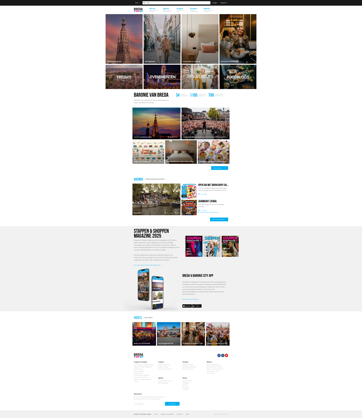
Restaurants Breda (163, 365)
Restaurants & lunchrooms (230, 61)
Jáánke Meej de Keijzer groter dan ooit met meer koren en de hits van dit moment (205, 137)
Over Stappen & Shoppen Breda (143, 365)
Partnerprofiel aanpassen (141, 375)
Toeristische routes (213, 371)
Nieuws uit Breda (187, 381)
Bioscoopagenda (163, 383)
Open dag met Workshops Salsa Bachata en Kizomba (224, 184)
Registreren (224, 3)
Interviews (185, 387)
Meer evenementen (218, 219)
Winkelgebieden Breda (189, 367)
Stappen (161, 362)
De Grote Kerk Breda (174, 137)
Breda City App (138, 369)
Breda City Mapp (139, 371)
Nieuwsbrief (138, 394)
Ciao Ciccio (159, 161)
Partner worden (138, 373)
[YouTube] (226, 355)
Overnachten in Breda (164, 369)
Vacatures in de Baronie (219, 94)
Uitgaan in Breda (163, 367)
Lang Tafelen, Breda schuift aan (143, 161)
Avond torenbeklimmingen (143, 137)
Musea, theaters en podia (214, 367)
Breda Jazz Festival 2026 (142, 343)
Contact (136, 381)
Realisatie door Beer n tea (221, 414)
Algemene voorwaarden (167, 414)
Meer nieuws (217, 168)
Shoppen (185, 362)
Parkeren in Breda (187, 369)
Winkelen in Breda (187, 365)
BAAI (177, 213)
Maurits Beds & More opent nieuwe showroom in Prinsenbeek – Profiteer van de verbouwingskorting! (181, 161)
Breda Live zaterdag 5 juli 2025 (217, 343)
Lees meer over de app (190, 299)
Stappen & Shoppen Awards (142, 379)
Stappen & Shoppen (140, 362)
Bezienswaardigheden (114, 61)
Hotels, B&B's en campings (191, 61)
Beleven (209, 362)
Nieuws (184, 378)
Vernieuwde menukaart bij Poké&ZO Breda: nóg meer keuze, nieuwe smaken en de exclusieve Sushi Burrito (213, 161)
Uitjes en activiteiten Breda (215, 369)
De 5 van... (185, 385)
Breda (137, 3)
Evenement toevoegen (141, 377)
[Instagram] (222, 355)
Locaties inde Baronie (202, 94)
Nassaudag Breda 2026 (165, 343)
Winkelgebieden (150, 61)
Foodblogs (185, 383)
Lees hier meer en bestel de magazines (147, 265)
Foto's (138, 318)
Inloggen (214, 3)
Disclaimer (180, 414)
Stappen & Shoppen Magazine (143, 367)
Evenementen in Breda (165, 381)
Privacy (156, 414)
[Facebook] (219, 355)
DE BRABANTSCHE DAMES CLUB (193, 343)
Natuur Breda (211, 373)
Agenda (138, 179)
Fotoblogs (185, 389)
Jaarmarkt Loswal (207, 201)
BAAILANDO (137, 213)
